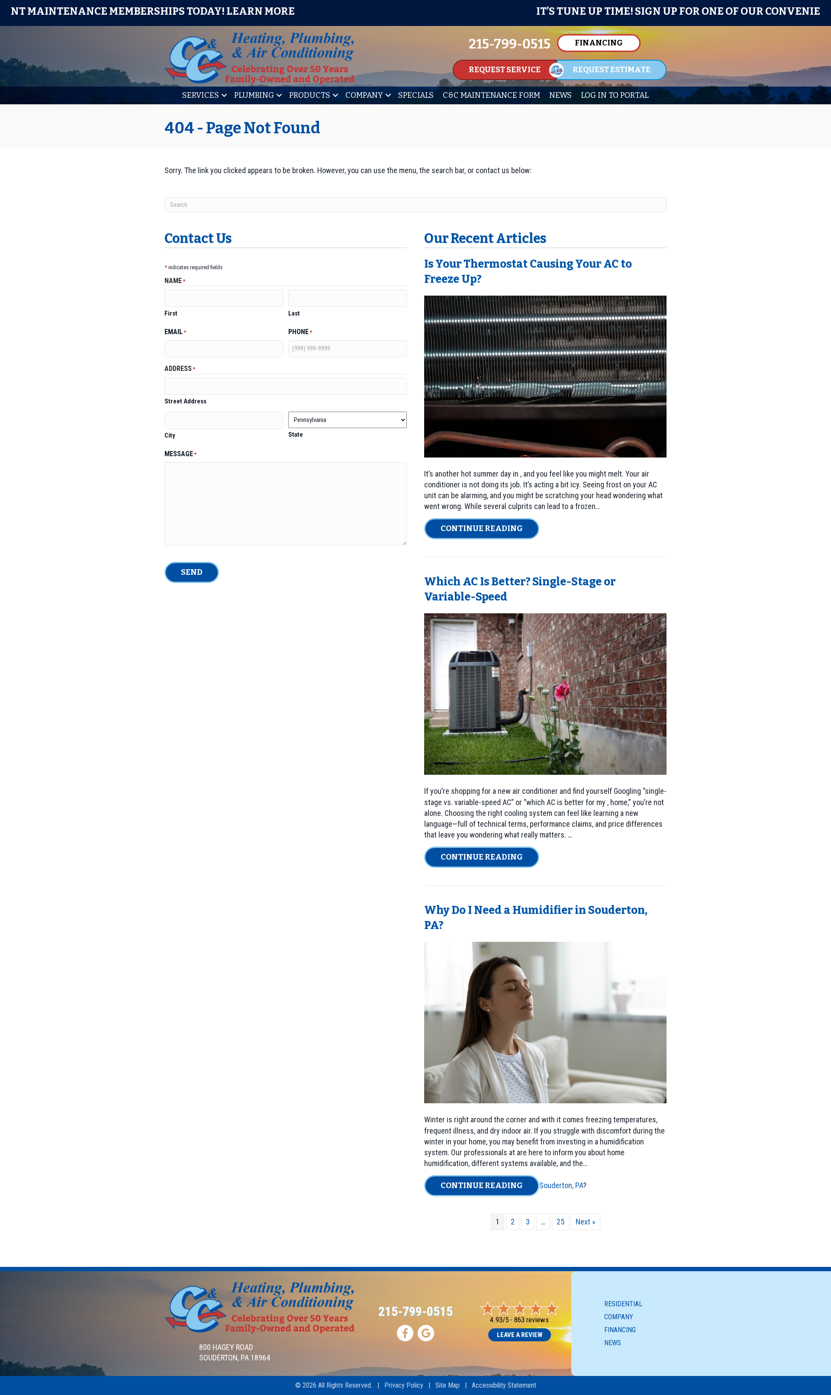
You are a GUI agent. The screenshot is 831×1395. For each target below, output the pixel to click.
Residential (623, 1304)
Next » (586, 1221)
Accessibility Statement (504, 1385)
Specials (416, 95)
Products (309, 95)
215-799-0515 (415, 1311)
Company (364, 95)
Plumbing (254, 95)
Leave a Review (519, 1335)
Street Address (185, 401)
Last (294, 313)
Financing (620, 1330)
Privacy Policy (403, 1385)
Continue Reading (490, 528)
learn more (665, 11)
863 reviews (531, 1319)
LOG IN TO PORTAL (615, 95)
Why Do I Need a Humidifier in (506, 910)
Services (200, 95)
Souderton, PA (561, 1185)
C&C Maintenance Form (491, 95)
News (560, 95)
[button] (224, 95)
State (295, 434)
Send (192, 572)
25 (560, 1221)
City (169, 435)
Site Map (447, 1385)
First (170, 313)
